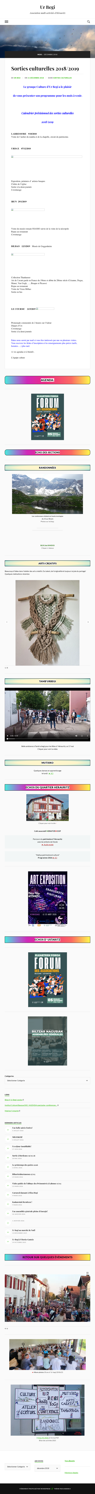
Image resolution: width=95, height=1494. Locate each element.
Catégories (9, 1076)
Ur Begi (47, 7)
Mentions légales (71, 1472)
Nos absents (70, 1461)
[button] (88, 622)
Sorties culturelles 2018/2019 (45, 68)
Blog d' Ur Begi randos (13, 1100)
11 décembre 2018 (36, 78)
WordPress (45, 1489)
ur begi (17, 78)
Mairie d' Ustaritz (12, 1111)
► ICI (51, 773)
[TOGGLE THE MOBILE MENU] (6, 21)
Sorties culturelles (62, 78)
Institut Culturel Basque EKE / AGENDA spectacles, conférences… (31, 1105)
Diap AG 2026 (43, 1438)
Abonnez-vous (81, 1488)
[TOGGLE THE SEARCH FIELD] (88, 21)
